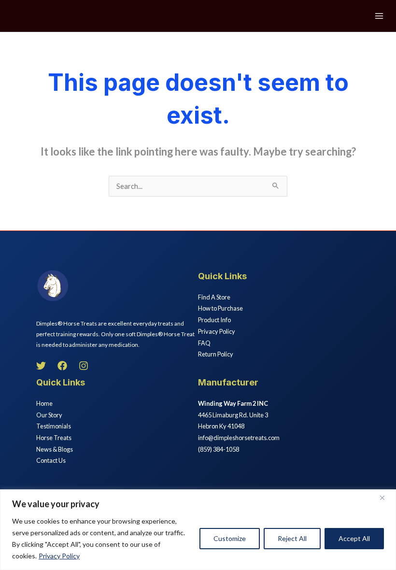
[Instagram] (83, 365)
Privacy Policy (59, 556)
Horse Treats (53, 438)
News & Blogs (54, 449)
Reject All (292, 538)
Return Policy (215, 354)
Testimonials (53, 426)
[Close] (386, 497)
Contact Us (51, 460)
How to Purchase (220, 308)
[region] (198, 529)
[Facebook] (62, 365)
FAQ (204, 343)
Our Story (49, 415)
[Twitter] (41, 365)
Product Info (214, 320)
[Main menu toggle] (379, 16)
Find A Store (214, 297)
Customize (229, 538)
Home (44, 403)
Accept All (354, 538)
